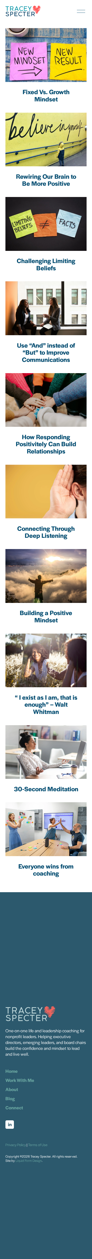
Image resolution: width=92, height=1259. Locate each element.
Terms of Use (37, 1144)
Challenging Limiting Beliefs (46, 264)
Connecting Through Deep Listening (46, 532)
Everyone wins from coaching (46, 870)
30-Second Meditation (46, 788)
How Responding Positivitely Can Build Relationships (46, 443)
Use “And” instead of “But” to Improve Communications (46, 352)
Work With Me (19, 1080)
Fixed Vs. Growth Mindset (46, 95)
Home (11, 1071)
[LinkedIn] (9, 1124)
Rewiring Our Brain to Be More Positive (46, 180)
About (11, 1089)
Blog (10, 1098)
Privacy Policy (15, 1144)
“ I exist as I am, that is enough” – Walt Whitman (46, 704)
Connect (14, 1107)
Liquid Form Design (29, 1160)
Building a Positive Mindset (46, 616)
